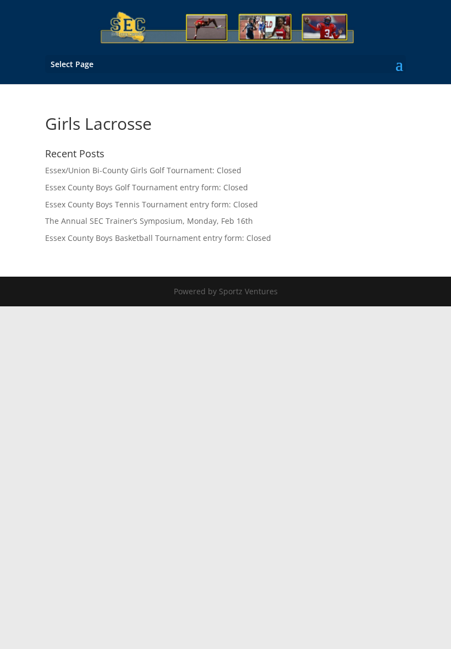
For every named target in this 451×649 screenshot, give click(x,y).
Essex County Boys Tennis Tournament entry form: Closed (151, 204)
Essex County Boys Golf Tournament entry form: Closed (146, 187)
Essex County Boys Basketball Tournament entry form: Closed (158, 238)
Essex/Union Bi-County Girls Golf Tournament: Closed (143, 170)
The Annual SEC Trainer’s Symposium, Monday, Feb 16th (149, 221)
